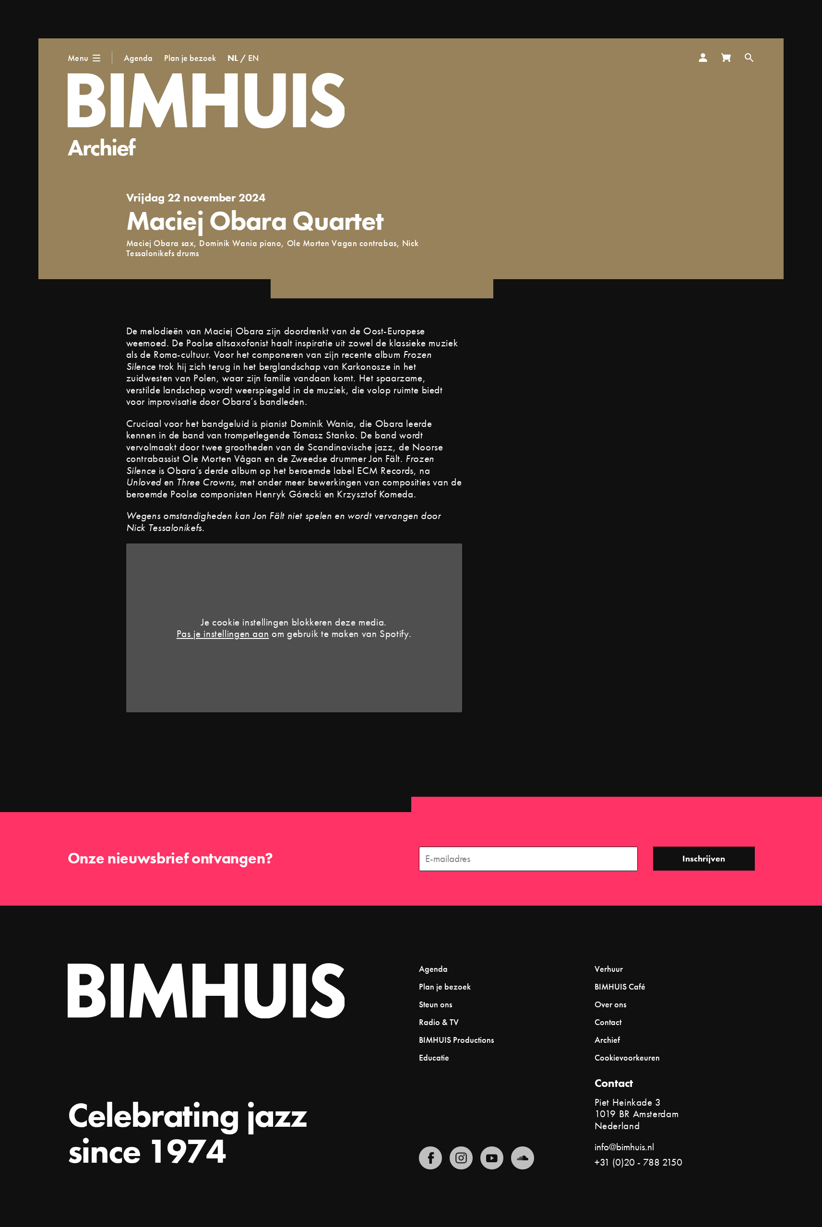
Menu (78, 57)
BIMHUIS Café (620, 986)
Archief (101, 147)
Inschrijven (703, 858)
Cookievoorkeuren (627, 1057)
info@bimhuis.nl (624, 1146)
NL (232, 57)
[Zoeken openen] (749, 57)
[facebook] (430, 1157)
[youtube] (491, 1157)
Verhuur (609, 968)
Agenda (138, 57)
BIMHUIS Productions (456, 1039)
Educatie (434, 1057)
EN (253, 57)
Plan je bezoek (190, 57)
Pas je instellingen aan (223, 634)
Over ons (610, 1004)
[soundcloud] (522, 1157)
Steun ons (435, 1004)
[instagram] (461, 1157)
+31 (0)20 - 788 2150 (638, 1162)
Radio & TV (439, 1021)
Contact (608, 1021)
